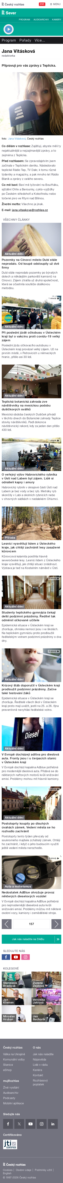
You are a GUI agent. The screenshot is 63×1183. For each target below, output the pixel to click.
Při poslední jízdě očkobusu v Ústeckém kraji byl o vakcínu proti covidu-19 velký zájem (31, 336)
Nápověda (39, 1059)
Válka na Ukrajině (14, 1054)
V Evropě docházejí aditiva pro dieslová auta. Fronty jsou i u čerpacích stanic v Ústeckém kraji (30, 758)
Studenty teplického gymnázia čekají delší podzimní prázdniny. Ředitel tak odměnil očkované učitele (29, 616)
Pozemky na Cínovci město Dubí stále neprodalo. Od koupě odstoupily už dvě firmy (30, 263)
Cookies (7, 1170)
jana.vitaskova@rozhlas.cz (30, 210)
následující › (56, 924)
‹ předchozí (7, 924)
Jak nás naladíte (43, 1054)
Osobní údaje (23, 1170)
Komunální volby (14, 1059)
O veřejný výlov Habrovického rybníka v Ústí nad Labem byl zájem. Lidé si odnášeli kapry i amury (29, 478)
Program (24, 19)
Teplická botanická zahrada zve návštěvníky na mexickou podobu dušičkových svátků (26, 405)
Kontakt (38, 1075)
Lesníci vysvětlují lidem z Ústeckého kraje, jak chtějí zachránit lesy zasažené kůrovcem (31, 547)
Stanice (8, 1064)
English (7, 1173)
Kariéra (37, 1070)
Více (40, 40)
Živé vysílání (11, 1087)
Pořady (25, 40)
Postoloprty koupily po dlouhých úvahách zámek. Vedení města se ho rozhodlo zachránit (28, 827)
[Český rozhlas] (13, 4)
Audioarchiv (41, 19)
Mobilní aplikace (13, 1103)
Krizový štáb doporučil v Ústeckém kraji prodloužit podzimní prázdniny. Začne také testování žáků (31, 689)
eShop (7, 1070)
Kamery (56, 19)
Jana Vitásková (17, 138)
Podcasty (9, 1098)
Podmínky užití (43, 1170)
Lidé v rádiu (40, 1064)
